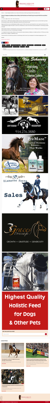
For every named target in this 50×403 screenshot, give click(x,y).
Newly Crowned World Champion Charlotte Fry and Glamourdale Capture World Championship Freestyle (37, 359)
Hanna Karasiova (30, 45)
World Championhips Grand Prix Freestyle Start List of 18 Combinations (12, 386)
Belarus (8, 45)
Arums (4, 45)
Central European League (15, 45)
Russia (44, 45)
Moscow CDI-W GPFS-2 (5, 39)
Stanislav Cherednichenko (7, 46)
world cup (22, 46)
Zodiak (27, 46)
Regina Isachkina (38, 45)
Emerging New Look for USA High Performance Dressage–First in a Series (11, 359)
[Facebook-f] (40, 9)
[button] (1, 9)
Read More (4, 363)
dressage (23, 45)
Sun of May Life (16, 46)
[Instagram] (42, 9)
